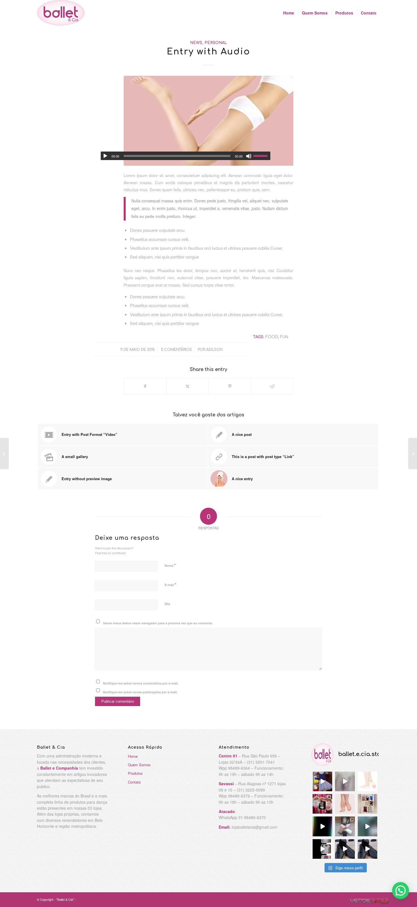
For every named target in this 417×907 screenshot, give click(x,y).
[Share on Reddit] (272, 386)
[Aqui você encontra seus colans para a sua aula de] (322, 849)
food (271, 337)
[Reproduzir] (105, 156)
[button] (400, 890)
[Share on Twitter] (187, 386)
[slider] (261, 156)
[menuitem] (288, 13)
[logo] (61, 13)
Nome (170, 565)
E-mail (170, 584)
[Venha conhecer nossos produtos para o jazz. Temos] (367, 849)
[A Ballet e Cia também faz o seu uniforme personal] (367, 804)
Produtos (135, 773)
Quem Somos (139, 764)
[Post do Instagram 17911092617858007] (367, 826)
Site (167, 604)
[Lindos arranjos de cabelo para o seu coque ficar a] (322, 826)
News (196, 43)
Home (133, 756)
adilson (214, 350)
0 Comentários (176, 350)
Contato (134, 782)
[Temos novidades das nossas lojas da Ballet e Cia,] (367, 781)
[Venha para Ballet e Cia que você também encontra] (345, 849)
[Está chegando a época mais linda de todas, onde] (322, 781)
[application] (185, 156)
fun (284, 337)
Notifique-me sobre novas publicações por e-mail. (140, 692)
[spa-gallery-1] (208, 120)
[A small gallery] (4, 453)
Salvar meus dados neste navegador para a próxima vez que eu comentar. (158, 623)
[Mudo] (249, 156)
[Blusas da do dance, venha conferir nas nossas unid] (345, 781)
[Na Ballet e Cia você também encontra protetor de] (345, 804)
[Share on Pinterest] (230, 386)
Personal (216, 43)
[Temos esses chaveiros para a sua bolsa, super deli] (322, 804)
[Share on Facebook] (145, 386)
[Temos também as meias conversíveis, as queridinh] (345, 826)
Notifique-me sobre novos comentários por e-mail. (140, 683)
